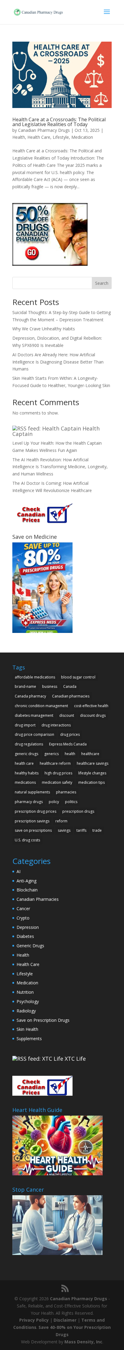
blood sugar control (78, 677)
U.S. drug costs (27, 840)
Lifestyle (61, 137)
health (70, 753)
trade (97, 830)
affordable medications (35, 677)
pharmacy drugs (29, 801)
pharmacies (66, 792)
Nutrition (25, 992)
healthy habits (27, 773)
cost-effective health (91, 705)
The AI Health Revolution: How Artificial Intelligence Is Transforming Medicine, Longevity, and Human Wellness (60, 467)
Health (18, 137)
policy (54, 801)
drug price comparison (34, 734)
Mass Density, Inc (83, 1342)
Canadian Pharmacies (38, 899)
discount (66, 715)
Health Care (38, 137)
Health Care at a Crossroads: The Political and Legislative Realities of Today (59, 122)
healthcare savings (92, 763)
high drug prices (58, 773)
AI (18, 871)
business (49, 686)
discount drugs (93, 715)
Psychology (28, 1001)
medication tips (91, 782)
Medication (82, 137)
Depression (28, 927)
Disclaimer (65, 1320)
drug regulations (29, 744)
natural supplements (32, 792)
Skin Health (27, 1029)
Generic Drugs (30, 945)
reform (61, 821)
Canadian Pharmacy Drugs (44, 130)
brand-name (25, 686)
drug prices (70, 734)
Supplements (29, 1038)
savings (64, 830)
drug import (25, 725)
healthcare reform (55, 763)
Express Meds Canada (68, 744)
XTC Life (75, 1058)
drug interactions (56, 725)
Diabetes (25, 936)
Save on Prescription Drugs (43, 1020)
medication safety (57, 782)
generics (51, 753)
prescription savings (32, 821)
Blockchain (27, 890)
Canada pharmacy (30, 696)
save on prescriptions (33, 830)
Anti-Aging (26, 881)
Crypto (23, 918)
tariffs (81, 830)
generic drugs (26, 753)
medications (25, 782)
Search (101, 283)
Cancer (23, 908)
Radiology (26, 1011)
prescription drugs (78, 811)
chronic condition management (41, 705)
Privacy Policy (34, 1320)
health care (24, 763)
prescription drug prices (35, 811)
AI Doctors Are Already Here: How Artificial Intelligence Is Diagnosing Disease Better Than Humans (58, 362)
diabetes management (34, 715)
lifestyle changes (92, 773)
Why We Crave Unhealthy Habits (43, 329)
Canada (69, 686)
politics (71, 801)
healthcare (90, 753)
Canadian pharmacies (70, 696)
